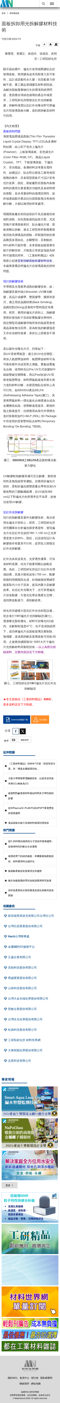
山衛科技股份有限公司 (22, 988)
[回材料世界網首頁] (6, 3)
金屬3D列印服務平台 (21, 947)
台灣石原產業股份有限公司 (25, 926)
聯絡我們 (24, 739)
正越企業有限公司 (19, 957)
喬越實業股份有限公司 (22, 978)
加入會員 (43, 719)
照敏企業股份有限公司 (22, 1009)
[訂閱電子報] (30, 1270)
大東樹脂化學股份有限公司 (25, 1050)
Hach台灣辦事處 (18, 936)
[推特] (22, 731)
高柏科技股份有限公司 (22, 967)
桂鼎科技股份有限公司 (22, 1029)
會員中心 (24, 1377)
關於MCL (13, 1377)
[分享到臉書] (15, 731)
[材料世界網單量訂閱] (30, 1302)
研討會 (34, 1377)
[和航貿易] (30, 1207)
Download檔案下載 (19, 719)
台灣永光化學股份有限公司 (25, 1019)
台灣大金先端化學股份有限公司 (27, 998)
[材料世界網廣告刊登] (30, 1323)
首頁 (3, 13)
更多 (8, 1185)
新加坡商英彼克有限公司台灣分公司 (30, 916)
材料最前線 (14, 13)
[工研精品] (30, 1239)
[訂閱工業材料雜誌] (30, 1346)
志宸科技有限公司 (19, 1060)
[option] (30, 1208)
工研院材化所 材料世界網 (23, 1040)
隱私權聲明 (46, 1377)
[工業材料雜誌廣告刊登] (30, 1334)
